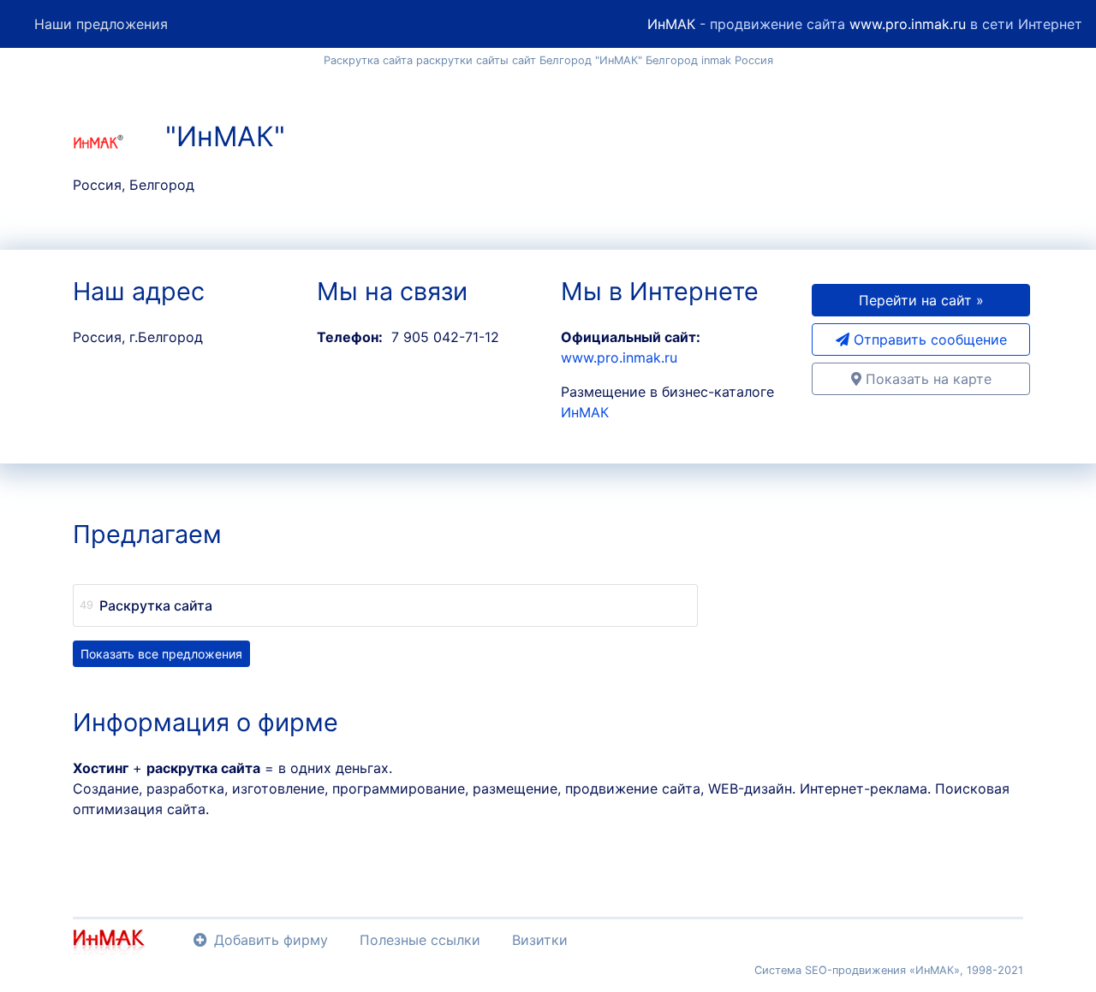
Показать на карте (926, 378)
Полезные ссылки (420, 939)
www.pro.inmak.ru (907, 23)
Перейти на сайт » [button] (921, 300)
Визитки (540, 939)
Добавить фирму (271, 939)
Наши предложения (101, 23)
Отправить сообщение (928, 339)
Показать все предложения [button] (161, 654)
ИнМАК (671, 23)
